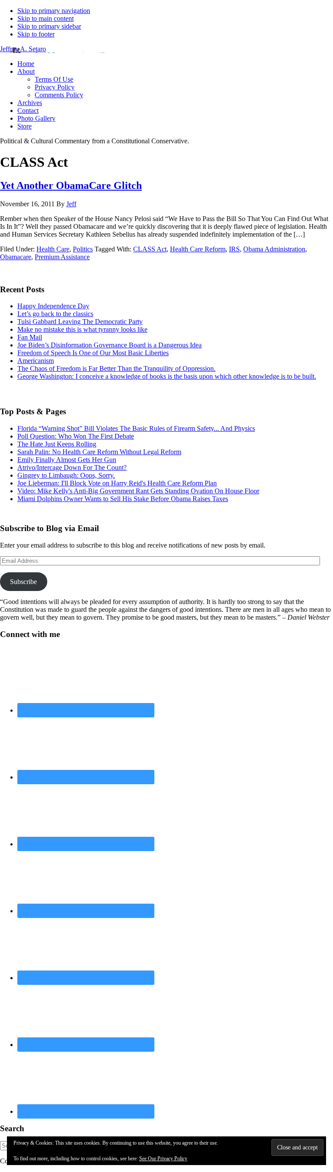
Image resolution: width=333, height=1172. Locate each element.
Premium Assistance (62, 257)
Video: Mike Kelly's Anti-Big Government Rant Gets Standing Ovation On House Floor (138, 491)
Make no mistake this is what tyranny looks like (82, 329)
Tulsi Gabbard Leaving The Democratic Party (80, 321)
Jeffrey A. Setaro (23, 49)
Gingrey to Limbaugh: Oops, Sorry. (66, 475)
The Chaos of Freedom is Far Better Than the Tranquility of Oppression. (116, 368)
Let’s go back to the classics (55, 313)
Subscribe (23, 581)
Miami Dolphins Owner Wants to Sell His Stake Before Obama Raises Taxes (122, 498)
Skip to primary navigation (53, 10)
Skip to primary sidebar (49, 26)
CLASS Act (149, 249)
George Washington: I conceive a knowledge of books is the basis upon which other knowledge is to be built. (166, 376)
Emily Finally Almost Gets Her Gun (66, 459)
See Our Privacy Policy (163, 1158)
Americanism (35, 360)
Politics (83, 249)
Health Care (52, 249)
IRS (234, 249)
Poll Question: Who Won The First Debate (75, 436)
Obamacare (15, 257)
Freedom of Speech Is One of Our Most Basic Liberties (93, 353)
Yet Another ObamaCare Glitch (71, 185)
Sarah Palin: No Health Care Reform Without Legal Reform (99, 452)
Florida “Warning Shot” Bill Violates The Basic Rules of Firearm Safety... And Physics (136, 428)
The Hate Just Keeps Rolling (56, 444)
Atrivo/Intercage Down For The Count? (72, 467)
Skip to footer (36, 34)
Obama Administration (274, 249)
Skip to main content (45, 18)
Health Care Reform (197, 249)
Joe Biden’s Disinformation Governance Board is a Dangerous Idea (109, 345)
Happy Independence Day (53, 306)
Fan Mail (29, 337)
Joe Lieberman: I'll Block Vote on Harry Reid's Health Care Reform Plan (117, 483)
